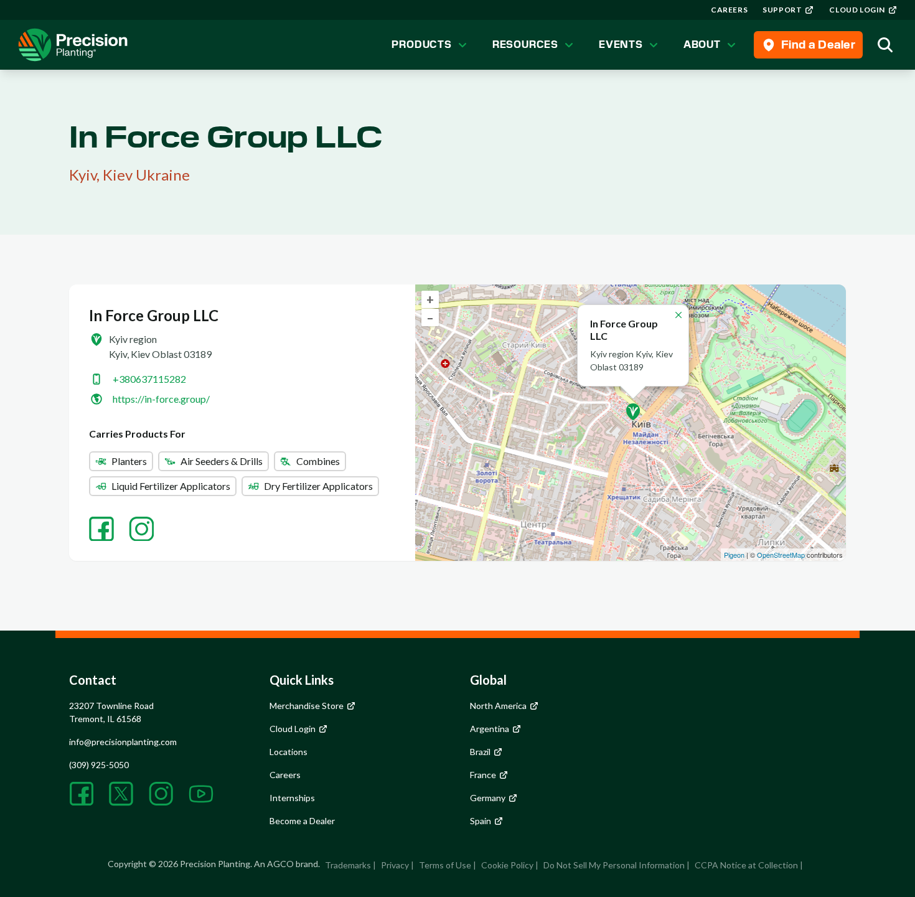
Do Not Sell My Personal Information (614, 865)
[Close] (678, 315)
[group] (729, 10)
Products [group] (421, 44)
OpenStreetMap (781, 555)
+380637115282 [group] (149, 379)
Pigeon (734, 555)
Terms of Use (445, 865)
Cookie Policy (507, 865)
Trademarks (348, 865)
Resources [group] (525, 44)
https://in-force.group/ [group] (161, 399)
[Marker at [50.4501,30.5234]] (633, 411)
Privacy (395, 865)
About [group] (702, 44)
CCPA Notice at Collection (746, 865)
